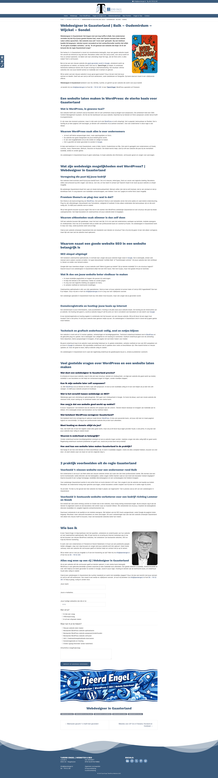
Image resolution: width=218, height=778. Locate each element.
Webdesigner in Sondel (119, 714)
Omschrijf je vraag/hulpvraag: (70, 648)
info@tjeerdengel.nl (79, 87)
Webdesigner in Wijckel (135, 714)
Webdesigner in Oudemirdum (103, 714)
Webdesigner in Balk (67, 714)
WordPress (108, 121)
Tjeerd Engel (111, 87)
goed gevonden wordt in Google (99, 63)
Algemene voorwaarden (92, 766)
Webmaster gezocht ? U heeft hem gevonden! (83, 724)
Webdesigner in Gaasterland (83, 714)
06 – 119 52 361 (96, 87)
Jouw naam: (64, 584)
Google (99, 142)
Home (66, 16)
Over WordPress (85, 16)
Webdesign (73, 16)
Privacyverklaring (90, 768)
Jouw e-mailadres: (66, 592)
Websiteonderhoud (114, 16)
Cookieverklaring (90, 770)
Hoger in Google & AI (99, 16)
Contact (147, 16)
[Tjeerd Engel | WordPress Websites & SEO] (109, 8)
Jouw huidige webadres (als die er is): (73, 601)
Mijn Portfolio (127, 16)
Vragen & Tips (137, 16)
